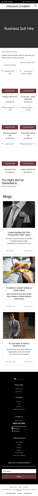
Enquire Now (10, 91)
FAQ (19, 404)
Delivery (19, 447)
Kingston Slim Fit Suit (10, 97)
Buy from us (19, 391)
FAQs (19, 444)
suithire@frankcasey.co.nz (19, 426)
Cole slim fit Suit (9, 169)
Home (3, 52)
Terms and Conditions (19, 455)
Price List (19, 406)
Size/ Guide (19, 442)
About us (19, 401)
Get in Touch (19, 420)
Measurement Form (19, 409)
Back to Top (13, 487)
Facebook (17, 428)
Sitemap (25, 487)
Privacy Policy (19, 452)
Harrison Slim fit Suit (28, 169)
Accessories (11, 186)
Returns (19, 450)
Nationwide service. (30, 1)
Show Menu (3, 6)
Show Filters (10, 65)
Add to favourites (15, 73)
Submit (19, 476)
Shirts (4, 186)
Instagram (17, 431)
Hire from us (19, 389)
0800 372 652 (8, 1)
